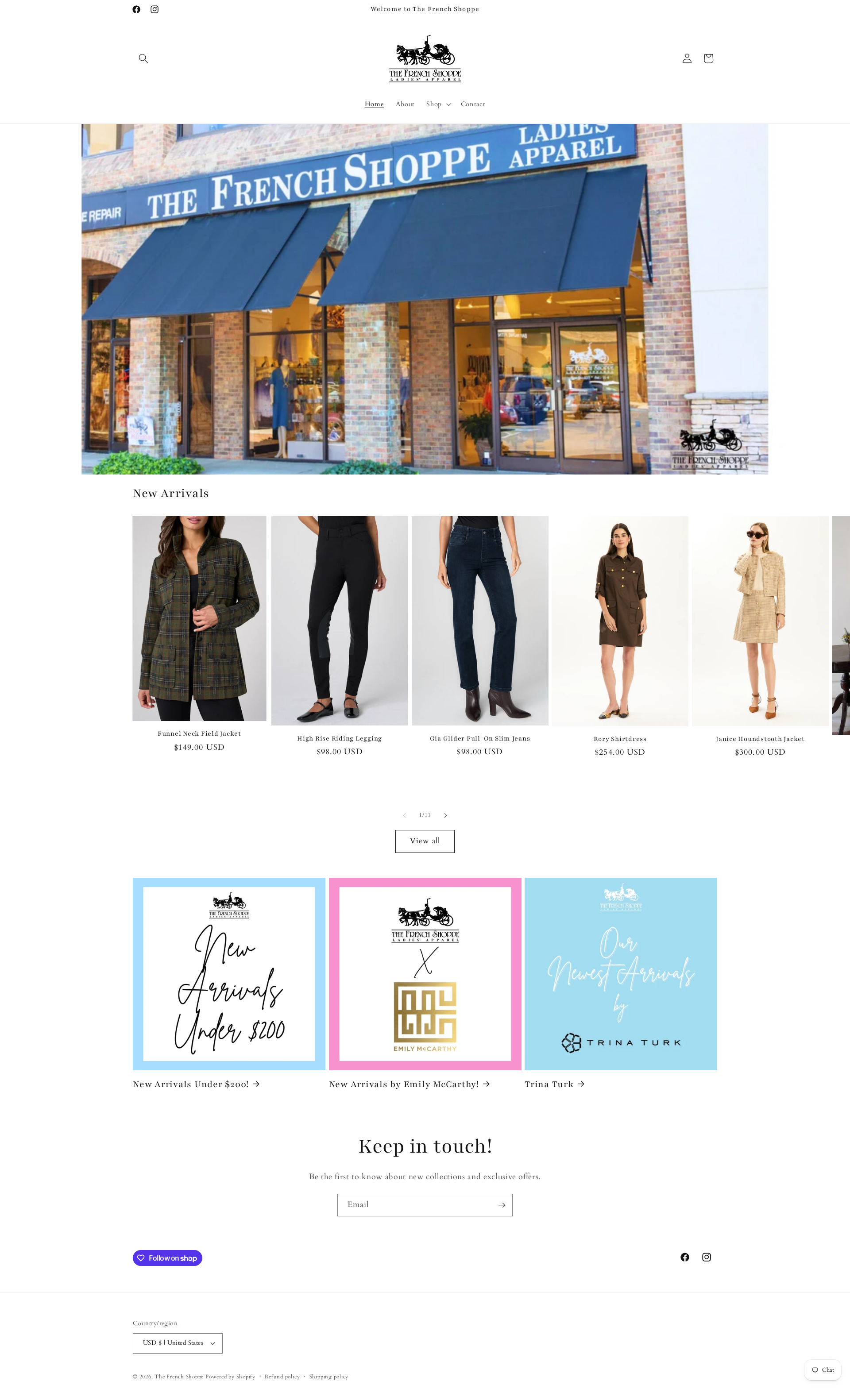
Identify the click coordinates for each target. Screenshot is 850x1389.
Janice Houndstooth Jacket (760, 739)
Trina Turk (549, 1084)
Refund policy (282, 1376)
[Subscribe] (501, 1205)
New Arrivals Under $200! (191, 1084)
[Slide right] (445, 815)
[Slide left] (404, 815)
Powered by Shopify (230, 1376)
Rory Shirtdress (620, 739)
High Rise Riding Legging (339, 738)
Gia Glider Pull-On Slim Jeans (480, 738)
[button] (143, 58)
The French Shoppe (179, 1376)
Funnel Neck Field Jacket (199, 733)
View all (425, 841)
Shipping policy (329, 1376)
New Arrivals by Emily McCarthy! (404, 1084)
